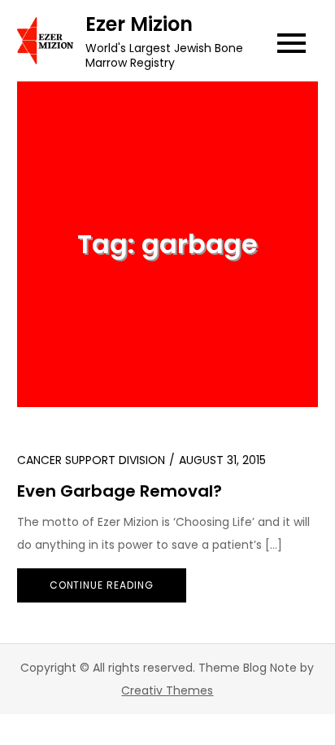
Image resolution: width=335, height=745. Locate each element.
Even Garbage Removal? (119, 491)
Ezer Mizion (139, 24)
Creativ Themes (167, 690)
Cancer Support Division (91, 460)
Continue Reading (102, 585)
